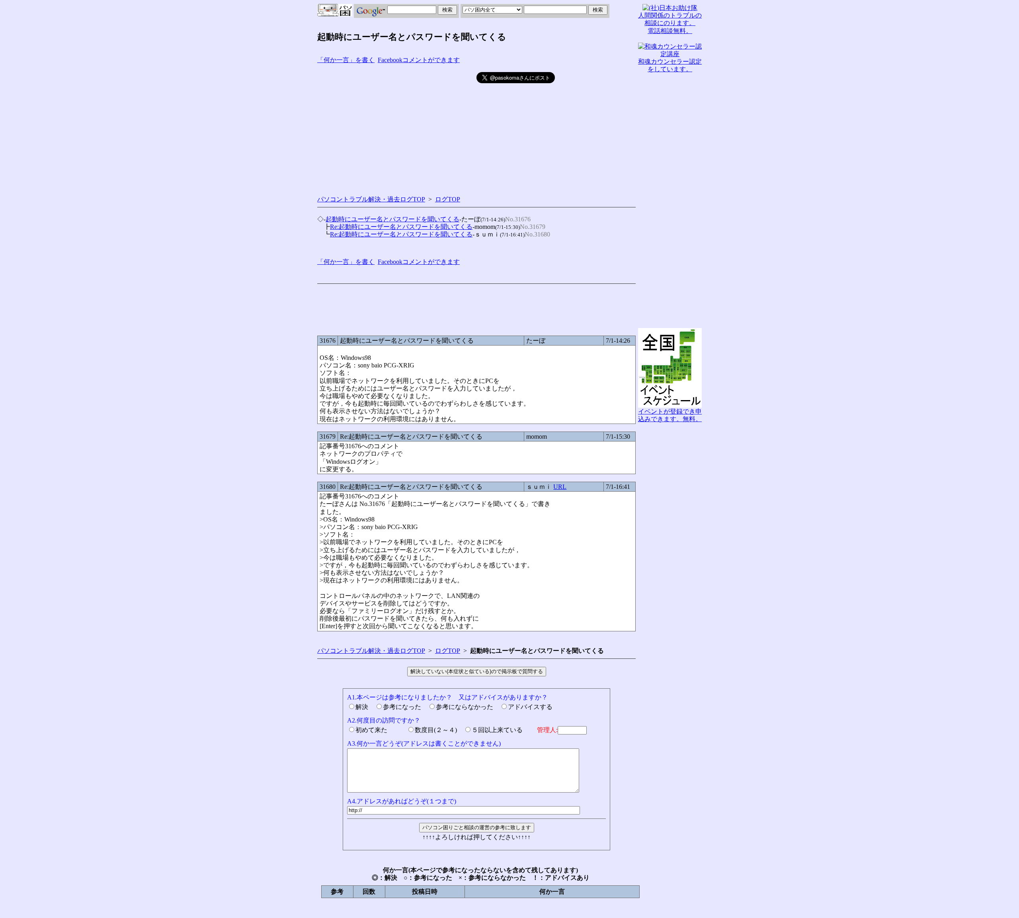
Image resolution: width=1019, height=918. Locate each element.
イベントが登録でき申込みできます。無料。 (670, 415)
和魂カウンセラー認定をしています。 (670, 65)
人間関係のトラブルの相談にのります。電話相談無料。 (670, 23)
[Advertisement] (397, 128)
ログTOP (447, 199)
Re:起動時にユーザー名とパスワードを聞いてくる (401, 226)
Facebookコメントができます (419, 60)
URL (559, 486)
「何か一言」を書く (346, 60)
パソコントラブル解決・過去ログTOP (371, 199)
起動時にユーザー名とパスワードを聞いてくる (392, 219)
